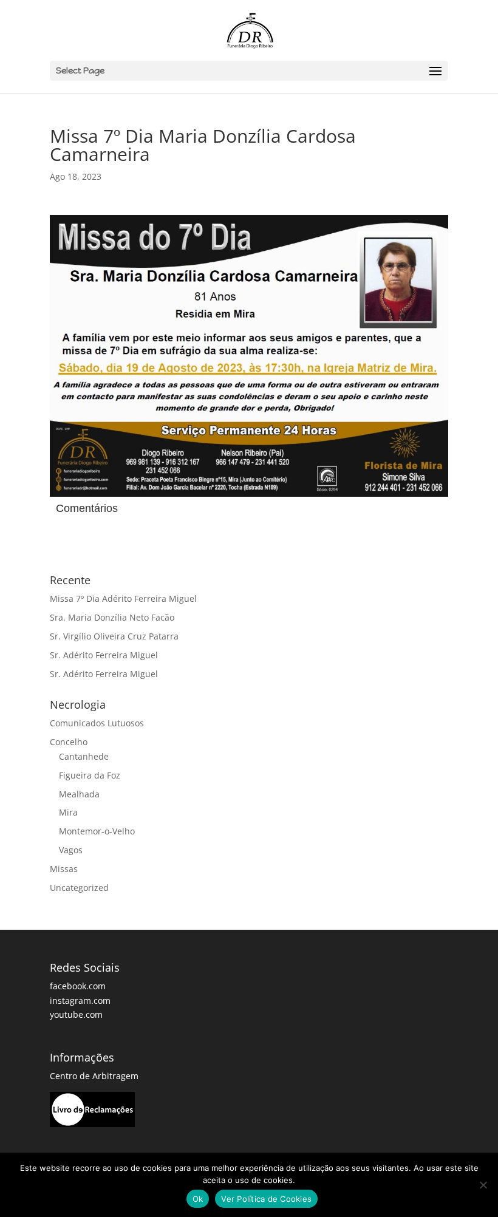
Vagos (71, 850)
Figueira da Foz (89, 775)
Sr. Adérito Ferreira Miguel (104, 655)
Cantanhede (84, 756)
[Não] (483, 1185)
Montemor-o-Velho (97, 831)
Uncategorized (79, 887)
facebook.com (78, 986)
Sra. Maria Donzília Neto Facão (112, 617)
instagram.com (80, 1000)
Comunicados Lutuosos (97, 723)
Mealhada (79, 794)
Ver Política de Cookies (266, 1199)
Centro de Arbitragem (94, 1076)
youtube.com (76, 1014)
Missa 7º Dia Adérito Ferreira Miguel (123, 598)
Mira (68, 812)
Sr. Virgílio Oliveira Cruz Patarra (114, 636)
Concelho (68, 742)
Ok (198, 1199)
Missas (64, 868)
